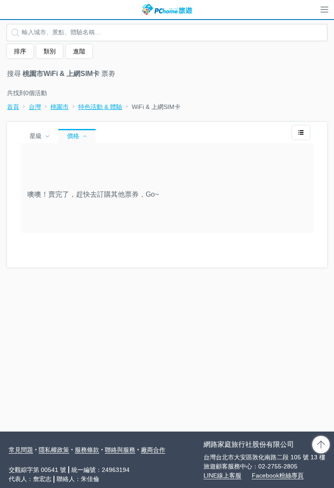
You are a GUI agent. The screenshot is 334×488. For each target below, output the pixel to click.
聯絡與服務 (120, 449)
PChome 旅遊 (167, 9)
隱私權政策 (54, 449)
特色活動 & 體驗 (100, 106)
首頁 (13, 106)
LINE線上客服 (222, 475)
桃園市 (59, 106)
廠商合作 (153, 449)
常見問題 (21, 449)
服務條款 (87, 449)
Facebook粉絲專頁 (278, 475)
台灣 (35, 106)
